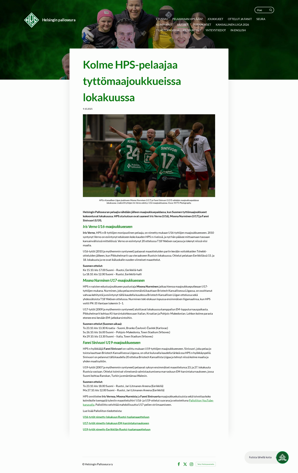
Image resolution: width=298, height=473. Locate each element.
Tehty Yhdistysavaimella (205, 464)
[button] (266, 457)
